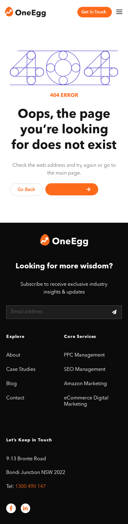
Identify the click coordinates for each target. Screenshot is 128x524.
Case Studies (20, 369)
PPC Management (84, 355)
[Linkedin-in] (25, 508)
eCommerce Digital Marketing (86, 401)
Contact (15, 398)
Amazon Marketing (85, 383)
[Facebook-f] (11, 508)
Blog (11, 383)
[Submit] (114, 312)
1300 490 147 (30, 486)
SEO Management (84, 369)
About (13, 355)
